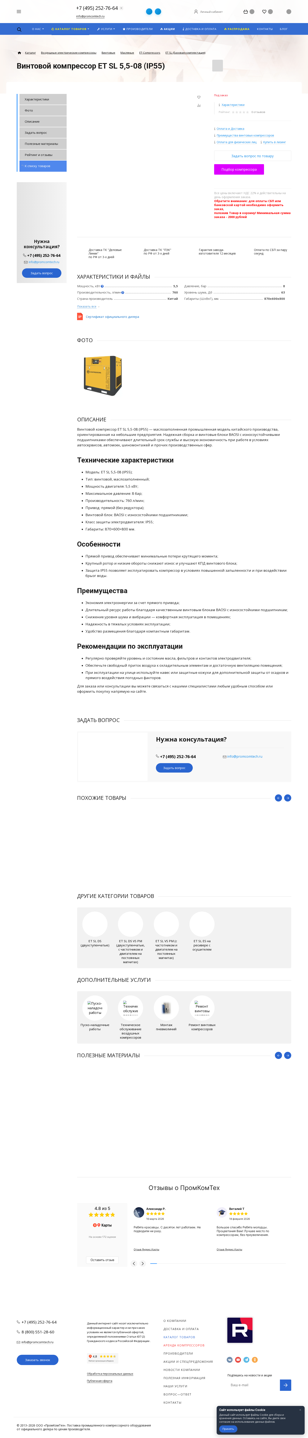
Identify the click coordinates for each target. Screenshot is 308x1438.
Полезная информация (184, 1378)
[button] (134, 1263)
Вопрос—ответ (177, 1394)
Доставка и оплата (181, 1329)
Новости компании (181, 1370)
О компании (174, 1321)
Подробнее (42, 326)
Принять (228, 1429)
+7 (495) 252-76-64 (97, 8)
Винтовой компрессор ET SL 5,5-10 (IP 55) (109, 868)
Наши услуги (175, 1386)
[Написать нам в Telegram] (149, 11)
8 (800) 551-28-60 (38, 1332)
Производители (178, 1353)
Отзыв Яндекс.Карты (146, 1249)
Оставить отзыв (102, 1260)
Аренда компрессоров (184, 1345)
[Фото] (103, 375)
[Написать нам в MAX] (158, 11)
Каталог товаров (179, 1337)
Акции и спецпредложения (188, 1362)
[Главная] (19, 53)
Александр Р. (156, 1209)
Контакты (172, 1402)
